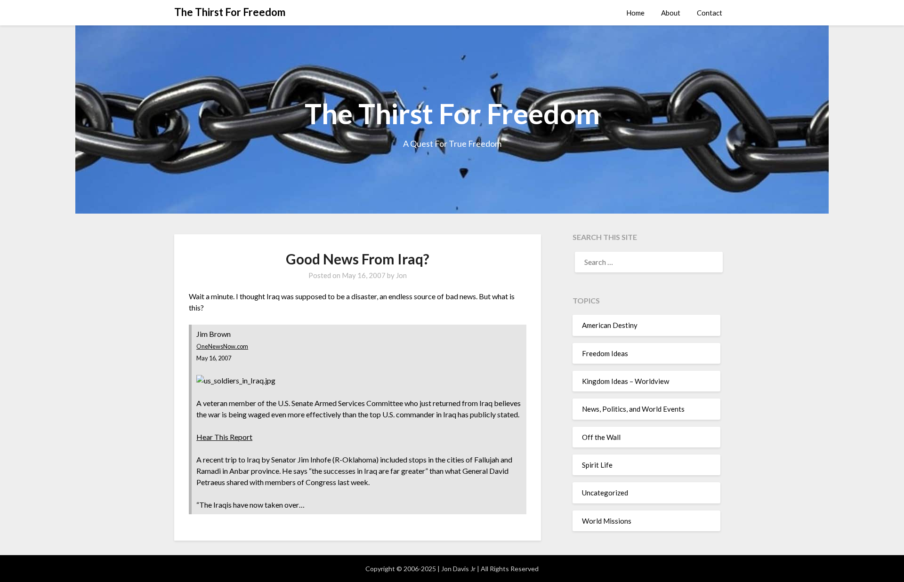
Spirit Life (597, 465)
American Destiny (610, 325)
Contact (709, 12)
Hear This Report (224, 436)
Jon (401, 275)
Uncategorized (605, 492)
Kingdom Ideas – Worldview (625, 381)
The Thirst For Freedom (229, 12)
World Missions (606, 521)
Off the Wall (601, 437)
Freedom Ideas (605, 353)
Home (635, 12)
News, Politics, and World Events (633, 409)
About (670, 12)
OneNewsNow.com (222, 346)
